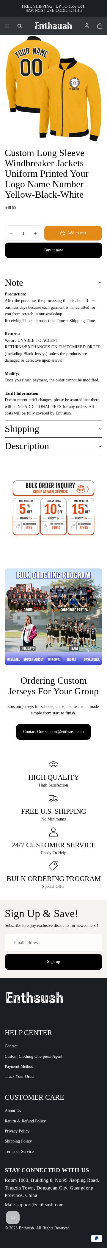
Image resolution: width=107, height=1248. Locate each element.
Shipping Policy (18, 1141)
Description (27, 446)
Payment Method (19, 1066)
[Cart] (99, 26)
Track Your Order (20, 1077)
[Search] (19, 26)
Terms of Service (19, 1151)
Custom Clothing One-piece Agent (33, 1056)
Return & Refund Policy (25, 1121)
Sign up (53, 961)
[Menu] (7, 26)
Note (14, 282)
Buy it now (53, 250)
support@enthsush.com (40, 1204)
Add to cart (76, 233)
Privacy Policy (17, 1131)
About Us (13, 1111)
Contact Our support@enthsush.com (53, 731)
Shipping (22, 428)
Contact (11, 1046)
